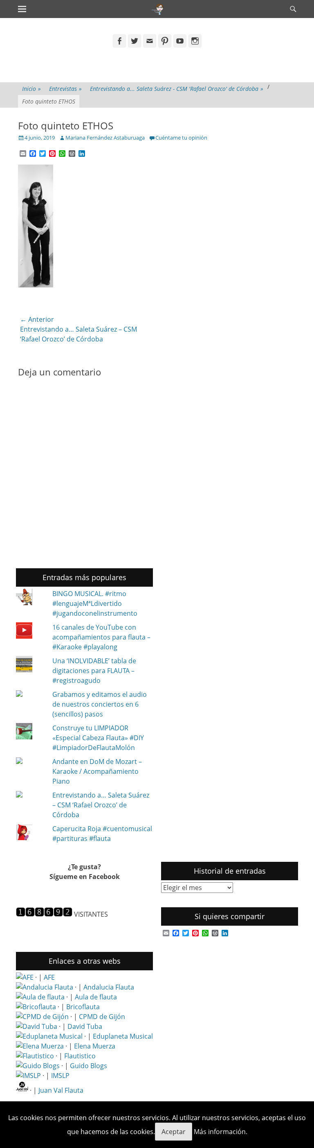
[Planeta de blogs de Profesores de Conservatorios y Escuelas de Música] (38, 1065)
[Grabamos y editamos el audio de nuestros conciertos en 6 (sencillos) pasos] (30, 694)
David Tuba (84, 1026)
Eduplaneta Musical (123, 1036)
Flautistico (80, 1055)
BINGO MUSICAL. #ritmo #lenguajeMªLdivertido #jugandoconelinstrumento (94, 603)
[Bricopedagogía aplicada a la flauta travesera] (36, 1006)
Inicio (31, 89)
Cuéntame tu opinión (181, 137)
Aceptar (173, 1131)
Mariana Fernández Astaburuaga (105, 137)
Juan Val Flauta (60, 1090)
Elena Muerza (94, 1046)
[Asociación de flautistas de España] (25, 977)
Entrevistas (65, 89)
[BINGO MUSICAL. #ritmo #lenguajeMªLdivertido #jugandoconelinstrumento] (30, 598)
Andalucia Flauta (108, 987)
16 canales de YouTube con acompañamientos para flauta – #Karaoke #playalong (101, 637)
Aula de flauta (96, 996)
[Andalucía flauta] (44, 987)
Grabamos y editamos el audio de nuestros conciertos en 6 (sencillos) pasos (99, 704)
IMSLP (60, 1075)
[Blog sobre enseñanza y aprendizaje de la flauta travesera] (40, 1046)
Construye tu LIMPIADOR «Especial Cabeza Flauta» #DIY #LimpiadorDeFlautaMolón (98, 737)
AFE (49, 977)
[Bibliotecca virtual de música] (28, 1075)
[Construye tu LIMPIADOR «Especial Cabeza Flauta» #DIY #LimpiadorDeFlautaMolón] (30, 732)
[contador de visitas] (44, 914)
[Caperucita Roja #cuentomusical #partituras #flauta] (30, 833)
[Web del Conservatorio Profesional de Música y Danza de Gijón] (42, 1016)
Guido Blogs (88, 1065)
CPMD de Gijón (102, 1016)
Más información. (220, 1131)
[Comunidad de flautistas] (35, 1055)
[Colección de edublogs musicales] (49, 1036)
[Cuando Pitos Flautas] (157, 9)
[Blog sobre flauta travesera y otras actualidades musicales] (22, 1090)
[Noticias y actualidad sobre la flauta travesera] (40, 996)
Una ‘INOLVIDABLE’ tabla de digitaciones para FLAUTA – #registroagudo (94, 670)
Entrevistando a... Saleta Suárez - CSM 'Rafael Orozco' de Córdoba (176, 89)
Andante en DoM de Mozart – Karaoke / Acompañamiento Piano (97, 771)
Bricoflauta (83, 1006)
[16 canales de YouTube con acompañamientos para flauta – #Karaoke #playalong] (30, 631)
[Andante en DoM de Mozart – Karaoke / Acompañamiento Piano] (30, 761)
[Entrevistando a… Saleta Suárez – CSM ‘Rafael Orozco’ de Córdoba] (30, 795)
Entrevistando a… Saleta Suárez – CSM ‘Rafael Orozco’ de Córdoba (100, 805)
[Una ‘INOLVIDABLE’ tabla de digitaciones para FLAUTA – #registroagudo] (30, 665)
